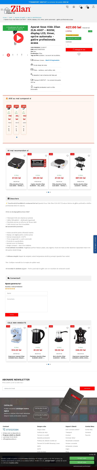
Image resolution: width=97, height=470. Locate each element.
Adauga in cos (79, 50)
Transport (69, 432)
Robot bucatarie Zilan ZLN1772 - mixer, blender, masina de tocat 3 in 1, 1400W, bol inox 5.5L (9, 129)
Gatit (10, 17)
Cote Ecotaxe (41, 451)
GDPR (39, 449)
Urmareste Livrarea (72, 446)
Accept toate (82, 458)
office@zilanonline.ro (9, 439)
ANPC (39, 446)
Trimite (11, 314)
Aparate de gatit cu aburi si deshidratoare (28, 17)
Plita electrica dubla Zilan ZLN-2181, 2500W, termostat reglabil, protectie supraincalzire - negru (81, 185)
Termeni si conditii (43, 435)
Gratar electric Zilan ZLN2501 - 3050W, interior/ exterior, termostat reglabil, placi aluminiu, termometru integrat (59, 185)
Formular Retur (70, 438)
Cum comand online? (72, 429)
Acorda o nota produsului (13, 286)
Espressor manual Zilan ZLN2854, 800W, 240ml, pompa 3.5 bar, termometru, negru (59, 357)
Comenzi (88, 432)
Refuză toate (82, 462)
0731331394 (11, 429)
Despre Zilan (41, 429)
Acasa (5, 17)
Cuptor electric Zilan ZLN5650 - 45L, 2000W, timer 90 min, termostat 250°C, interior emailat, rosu (16, 185)
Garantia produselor (43, 438)
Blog (67, 451)
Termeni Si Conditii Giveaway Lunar (48, 443)
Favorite (87, 435)
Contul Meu (89, 429)
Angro (67, 449)
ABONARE (87, 388)
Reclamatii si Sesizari (72, 440)
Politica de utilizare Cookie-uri (46, 440)
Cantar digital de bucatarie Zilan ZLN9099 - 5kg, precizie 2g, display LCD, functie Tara (16, 129)
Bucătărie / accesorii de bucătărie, (49, 55)
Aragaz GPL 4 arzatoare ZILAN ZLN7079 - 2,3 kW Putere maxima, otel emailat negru (80, 357)
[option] (15, 37)
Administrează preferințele (81, 466)
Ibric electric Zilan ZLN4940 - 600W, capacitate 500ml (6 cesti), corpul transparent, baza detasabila (38, 357)
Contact (68, 435)
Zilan (40, 53)
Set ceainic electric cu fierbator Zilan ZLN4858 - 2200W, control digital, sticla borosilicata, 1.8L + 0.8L (23, 129)
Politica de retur (42, 432)
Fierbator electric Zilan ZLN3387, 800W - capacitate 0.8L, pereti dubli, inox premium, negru (16, 357)
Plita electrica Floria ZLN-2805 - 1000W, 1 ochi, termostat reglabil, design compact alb (38, 185)
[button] (16, 137)
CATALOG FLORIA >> (40, 416)
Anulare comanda (71, 443)
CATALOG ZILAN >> (41, 409)
